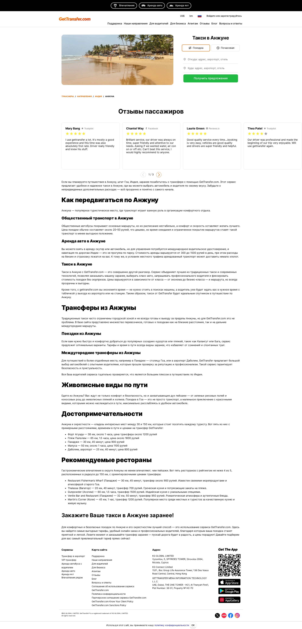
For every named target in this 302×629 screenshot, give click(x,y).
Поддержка (114, 23)
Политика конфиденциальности (109, 594)
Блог (214, 23)
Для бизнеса (178, 23)
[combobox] (213, 60)
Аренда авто (68, 571)
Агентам (193, 23)
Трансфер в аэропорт (73, 556)
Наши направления (136, 23)
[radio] (67, 134)
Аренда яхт (68, 574)
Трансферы (68, 96)
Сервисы (67, 549)
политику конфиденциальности (171, 625)
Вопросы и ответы (230, 23)
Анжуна (109, 96)
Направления (84, 96)
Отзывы (205, 23)
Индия (98, 96)
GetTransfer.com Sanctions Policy (109, 605)
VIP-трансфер (69, 560)
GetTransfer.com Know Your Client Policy (112, 601)
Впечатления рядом (72, 577)
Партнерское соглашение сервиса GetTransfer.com (119, 597)
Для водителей (158, 23)
